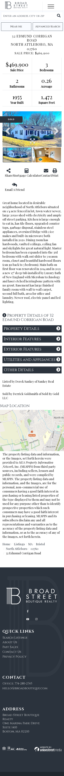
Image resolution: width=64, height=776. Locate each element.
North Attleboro (16, 549)
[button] (59, 16)
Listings (19, 544)
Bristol (40, 544)
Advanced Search (47, 26)
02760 (34, 549)
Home (6, 544)
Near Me (16, 26)
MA (30, 544)
